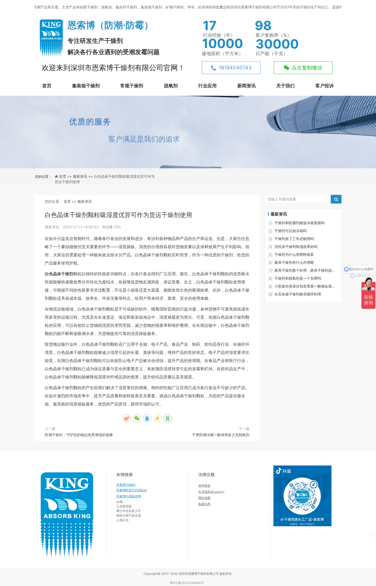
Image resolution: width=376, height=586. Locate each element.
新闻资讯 (246, 85)
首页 (46, 85)
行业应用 (207, 85)
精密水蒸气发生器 (128, 515)
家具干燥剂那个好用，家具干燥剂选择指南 (304, 270)
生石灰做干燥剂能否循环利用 (297, 294)
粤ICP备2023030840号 (187, 583)
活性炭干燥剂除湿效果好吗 (295, 246)
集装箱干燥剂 (86, 85)
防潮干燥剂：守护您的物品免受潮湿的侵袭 (79, 435)
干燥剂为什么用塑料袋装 (294, 254)
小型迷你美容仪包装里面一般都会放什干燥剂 (304, 286)
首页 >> (66, 176)
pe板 (119, 502)
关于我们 (285, 85)
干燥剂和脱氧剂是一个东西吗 (297, 278)
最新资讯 (85, 201)
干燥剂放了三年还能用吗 (294, 238)
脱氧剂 (171, 85)
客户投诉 (324, 85)
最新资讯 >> (83, 176)
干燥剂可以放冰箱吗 (290, 231)
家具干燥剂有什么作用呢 (294, 262)
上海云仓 (122, 520)
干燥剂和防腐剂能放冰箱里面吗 (299, 223)
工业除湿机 (124, 506)
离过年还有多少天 (128, 511)
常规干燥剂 (131, 85)
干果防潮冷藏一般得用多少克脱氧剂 (220, 435)
